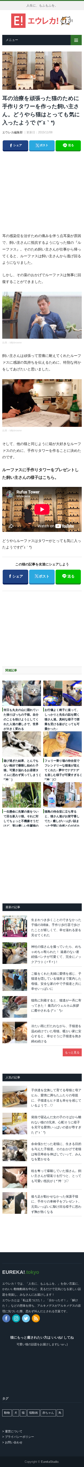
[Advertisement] (46, 187)
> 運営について (12, 1431)
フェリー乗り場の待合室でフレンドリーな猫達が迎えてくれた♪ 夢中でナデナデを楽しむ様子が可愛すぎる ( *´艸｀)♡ (63, 770)
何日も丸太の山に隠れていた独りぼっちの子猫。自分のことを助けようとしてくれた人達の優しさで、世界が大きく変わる (21, 719)
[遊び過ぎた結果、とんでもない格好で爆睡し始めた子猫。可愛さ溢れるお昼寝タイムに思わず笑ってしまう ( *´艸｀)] (21, 744)
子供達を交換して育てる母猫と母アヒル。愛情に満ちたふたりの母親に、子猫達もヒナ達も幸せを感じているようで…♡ (56, 1097)
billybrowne (16, 342)
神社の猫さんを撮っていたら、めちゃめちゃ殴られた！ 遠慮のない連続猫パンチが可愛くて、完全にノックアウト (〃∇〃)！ (56, 954)
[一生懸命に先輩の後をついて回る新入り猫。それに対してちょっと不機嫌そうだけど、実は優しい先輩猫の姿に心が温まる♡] (21, 795)
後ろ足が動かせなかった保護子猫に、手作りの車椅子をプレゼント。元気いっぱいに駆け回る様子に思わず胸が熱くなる (56, 1204)
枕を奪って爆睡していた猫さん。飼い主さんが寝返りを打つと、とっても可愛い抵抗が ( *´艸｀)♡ (56, 1176)
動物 (7, 1412)
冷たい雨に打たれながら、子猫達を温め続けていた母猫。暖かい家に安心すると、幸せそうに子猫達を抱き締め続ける (56, 1033)
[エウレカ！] (42, 20)
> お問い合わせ (12, 1442)
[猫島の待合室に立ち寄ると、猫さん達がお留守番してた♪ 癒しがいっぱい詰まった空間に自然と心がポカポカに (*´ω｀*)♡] (62, 795)
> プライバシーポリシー (18, 1436)
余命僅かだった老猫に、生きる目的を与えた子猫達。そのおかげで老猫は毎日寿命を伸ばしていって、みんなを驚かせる (56, 1151)
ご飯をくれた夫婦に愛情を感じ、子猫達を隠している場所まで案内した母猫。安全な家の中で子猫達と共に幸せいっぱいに (56, 981)
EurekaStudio (49, 1461)
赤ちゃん (48, 1412)
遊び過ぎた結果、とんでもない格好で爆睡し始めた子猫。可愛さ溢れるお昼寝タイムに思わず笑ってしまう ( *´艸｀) (22, 770)
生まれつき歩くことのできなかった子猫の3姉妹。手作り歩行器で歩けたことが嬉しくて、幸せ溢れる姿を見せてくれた (56, 927)
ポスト (41, 145)
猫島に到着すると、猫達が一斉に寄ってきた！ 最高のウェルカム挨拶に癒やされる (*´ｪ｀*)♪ (56, 1005)
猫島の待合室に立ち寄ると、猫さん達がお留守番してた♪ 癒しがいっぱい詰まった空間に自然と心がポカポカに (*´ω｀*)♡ (62, 821)
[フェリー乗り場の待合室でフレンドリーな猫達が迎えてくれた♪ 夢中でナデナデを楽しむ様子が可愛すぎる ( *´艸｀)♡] (62, 744)
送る (70, 145)
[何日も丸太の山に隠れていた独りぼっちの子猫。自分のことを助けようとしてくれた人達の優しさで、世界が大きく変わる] (21, 693)
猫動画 (33, 1412)
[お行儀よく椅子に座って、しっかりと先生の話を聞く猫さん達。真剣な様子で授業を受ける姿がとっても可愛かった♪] (62, 693)
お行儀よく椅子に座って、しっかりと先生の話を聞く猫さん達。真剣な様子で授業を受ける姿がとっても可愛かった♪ (62, 719)
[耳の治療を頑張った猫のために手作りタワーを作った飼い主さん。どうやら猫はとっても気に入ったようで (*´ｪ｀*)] (42, 71)
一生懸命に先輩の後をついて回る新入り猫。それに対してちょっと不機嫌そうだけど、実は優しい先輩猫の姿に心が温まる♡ (21, 821)
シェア (15, 145)
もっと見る (72, 1052)
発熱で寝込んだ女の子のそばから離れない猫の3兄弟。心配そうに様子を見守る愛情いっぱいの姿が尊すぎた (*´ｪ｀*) (56, 1124)
